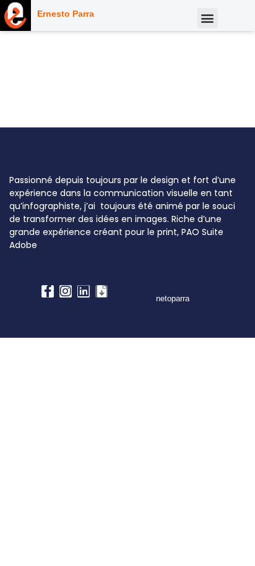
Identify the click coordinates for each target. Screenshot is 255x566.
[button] (207, 18)
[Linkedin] (83, 291)
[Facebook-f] (47, 291)
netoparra (172, 298)
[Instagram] (65, 291)
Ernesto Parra (65, 14)
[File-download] (101, 291)
